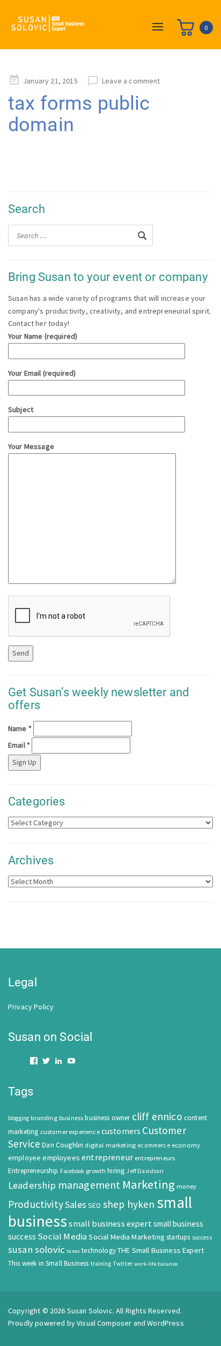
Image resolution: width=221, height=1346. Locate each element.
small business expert (110, 1223)
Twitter (122, 1263)
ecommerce (153, 1145)
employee (24, 1157)
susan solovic (36, 1249)
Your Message (31, 446)
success (202, 1237)
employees (60, 1157)
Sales (75, 1204)
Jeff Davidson (145, 1171)
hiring (115, 1170)
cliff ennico (157, 1116)
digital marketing (110, 1145)
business (71, 1118)
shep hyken (129, 1204)
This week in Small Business (48, 1263)
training (101, 1263)
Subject (20, 409)
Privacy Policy (31, 1007)
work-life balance (156, 1263)
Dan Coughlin (62, 1145)
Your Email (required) (42, 373)
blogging (18, 1118)
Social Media (62, 1236)
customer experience (70, 1132)
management (89, 1184)
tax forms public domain (79, 114)
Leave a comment (131, 81)
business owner (107, 1117)
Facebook (72, 1171)
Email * (19, 745)
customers (121, 1131)
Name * (20, 728)
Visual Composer (104, 1323)
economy (186, 1145)
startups (178, 1237)
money (186, 1186)
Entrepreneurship (33, 1170)
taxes (73, 1251)
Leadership (32, 1185)
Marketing (148, 1184)
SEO (94, 1205)
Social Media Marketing (127, 1237)
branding (44, 1118)
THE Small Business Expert (160, 1250)
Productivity (35, 1204)
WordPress (165, 1323)
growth (96, 1171)
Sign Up (24, 762)
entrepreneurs (155, 1158)
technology (99, 1250)
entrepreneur (107, 1157)
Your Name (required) (42, 336)
